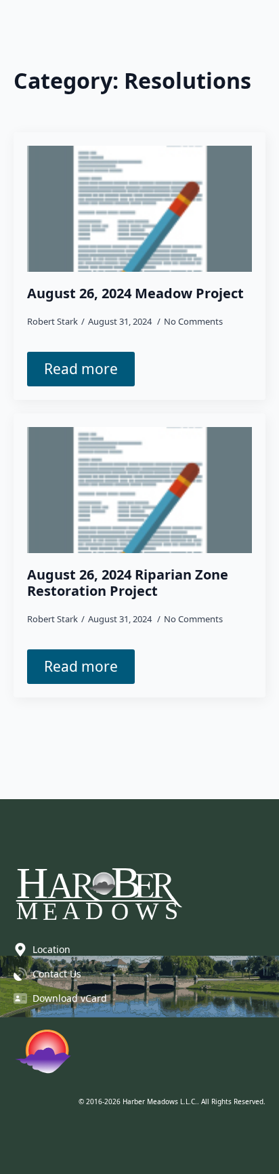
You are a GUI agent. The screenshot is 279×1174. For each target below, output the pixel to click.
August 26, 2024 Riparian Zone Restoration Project (127, 583)
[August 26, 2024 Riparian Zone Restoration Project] (139, 490)
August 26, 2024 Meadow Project (135, 293)
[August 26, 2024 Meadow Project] (139, 209)
